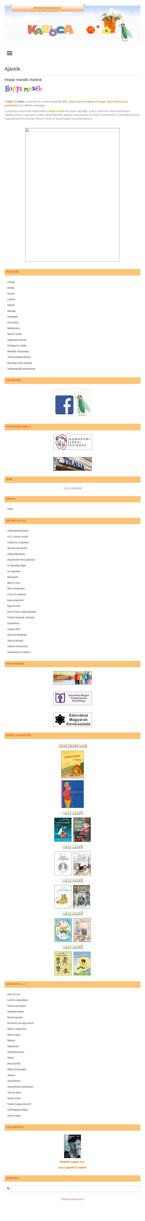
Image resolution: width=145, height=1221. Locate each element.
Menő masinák (14, 1017)
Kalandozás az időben (18, 652)
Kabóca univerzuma (17, 646)
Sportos (11, 1075)
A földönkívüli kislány (18, 531)
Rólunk (65, 1199)
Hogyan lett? (13, 629)
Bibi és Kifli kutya (16, 588)
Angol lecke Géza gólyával (21, 559)
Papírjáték (12, 316)
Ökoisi (10, 1058)
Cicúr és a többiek (16, 594)
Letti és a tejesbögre (17, 1000)
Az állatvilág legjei (16, 565)
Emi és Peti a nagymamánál (21, 611)
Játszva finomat (15, 640)
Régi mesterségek (16, 1069)
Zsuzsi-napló (14, 1115)
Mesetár (11, 311)
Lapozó (11, 299)
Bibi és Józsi (13, 583)
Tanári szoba (14, 1098)
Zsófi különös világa (17, 1109)
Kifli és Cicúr (13, 994)
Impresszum (77, 1199)
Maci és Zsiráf (14, 334)
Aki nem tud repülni (17, 548)
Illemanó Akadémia (17, 635)
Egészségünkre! (15, 600)
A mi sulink (12, 322)
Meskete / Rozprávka (18, 351)
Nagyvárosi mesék (16, 340)
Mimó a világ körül (16, 1029)
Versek (10, 293)
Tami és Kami (14, 1092)
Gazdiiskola (13, 623)
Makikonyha (13, 328)
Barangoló (12, 577)
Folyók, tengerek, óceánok (20, 617)
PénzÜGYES (14, 1063)
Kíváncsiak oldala (16, 1006)
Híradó (10, 288)
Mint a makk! (13, 1035)
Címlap (11, 282)
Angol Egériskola (16, 554)
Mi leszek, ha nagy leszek (20, 1023)
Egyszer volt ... (14, 606)
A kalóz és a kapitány (18, 542)
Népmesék (13, 1046)
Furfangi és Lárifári (17, 345)
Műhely (11, 1040)
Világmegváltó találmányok (21, 369)
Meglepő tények (15, 1011)
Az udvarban (13, 571)
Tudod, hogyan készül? (19, 1104)
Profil (10, 509)
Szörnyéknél (13, 1081)
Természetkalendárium (19, 357)
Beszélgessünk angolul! (19, 363)
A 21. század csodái (17, 536)
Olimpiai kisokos (15, 1052)
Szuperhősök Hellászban (20, 1086)
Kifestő (10, 305)
